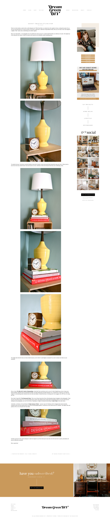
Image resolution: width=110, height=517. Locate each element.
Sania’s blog (54, 400)
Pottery (41, 10)
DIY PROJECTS (88, 104)
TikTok (97, 509)
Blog (30, 10)
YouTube (96, 508)
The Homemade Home (26, 398)
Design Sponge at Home (34, 404)
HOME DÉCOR (88, 111)
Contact (89, 10)
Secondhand (88, 125)
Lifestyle (88, 118)
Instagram (96, 504)
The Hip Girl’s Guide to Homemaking (25, 391)
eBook (68, 10)
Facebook (96, 507)
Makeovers (75, 10)
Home (24, 10)
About (82, 10)
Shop (35, 10)
